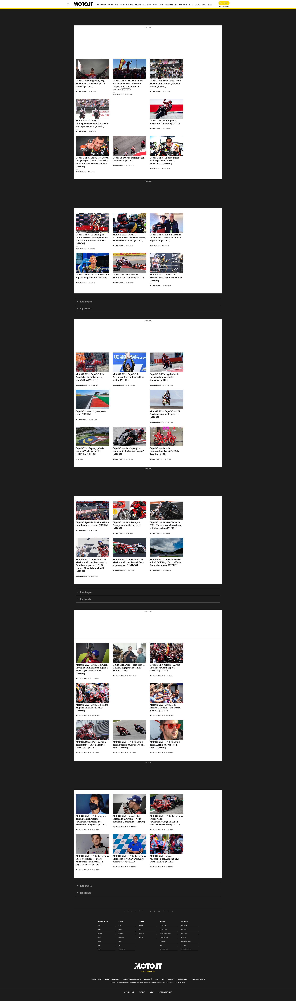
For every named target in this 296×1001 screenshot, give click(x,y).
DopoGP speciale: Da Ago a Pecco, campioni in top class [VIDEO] (126, 525)
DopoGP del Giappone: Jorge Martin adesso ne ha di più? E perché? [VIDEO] (90, 83)
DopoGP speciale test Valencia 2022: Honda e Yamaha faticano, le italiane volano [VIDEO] (166, 525)
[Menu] (68, 4)
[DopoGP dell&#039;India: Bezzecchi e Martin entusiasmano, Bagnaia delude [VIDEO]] (166, 69)
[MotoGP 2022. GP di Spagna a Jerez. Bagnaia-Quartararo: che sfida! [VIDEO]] (129, 730)
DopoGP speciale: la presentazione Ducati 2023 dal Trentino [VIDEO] (165, 451)
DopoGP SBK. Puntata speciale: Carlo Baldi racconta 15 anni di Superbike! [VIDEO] (166, 237)
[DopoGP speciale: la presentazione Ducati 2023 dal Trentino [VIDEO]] (166, 436)
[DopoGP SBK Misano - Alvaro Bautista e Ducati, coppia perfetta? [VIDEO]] (166, 653)
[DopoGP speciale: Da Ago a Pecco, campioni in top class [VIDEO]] (129, 510)
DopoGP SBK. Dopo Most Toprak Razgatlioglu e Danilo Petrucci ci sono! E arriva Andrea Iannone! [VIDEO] (92, 162)
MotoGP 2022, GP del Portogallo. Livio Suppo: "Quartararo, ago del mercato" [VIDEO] (129, 858)
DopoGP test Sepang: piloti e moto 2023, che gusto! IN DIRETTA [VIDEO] (90, 451)
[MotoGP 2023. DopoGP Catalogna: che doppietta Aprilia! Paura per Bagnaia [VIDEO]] (92, 109)
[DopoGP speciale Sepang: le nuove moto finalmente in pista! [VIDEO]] (129, 436)
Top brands (85, 308)
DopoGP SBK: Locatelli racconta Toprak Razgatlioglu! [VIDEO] (92, 276)
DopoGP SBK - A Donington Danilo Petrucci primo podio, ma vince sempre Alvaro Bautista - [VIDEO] (92, 239)
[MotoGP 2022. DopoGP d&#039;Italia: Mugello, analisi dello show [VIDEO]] (92, 693)
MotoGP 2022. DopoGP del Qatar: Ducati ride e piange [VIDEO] (163, 961)
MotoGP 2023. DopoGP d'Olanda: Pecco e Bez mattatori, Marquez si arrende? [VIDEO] (129, 237)
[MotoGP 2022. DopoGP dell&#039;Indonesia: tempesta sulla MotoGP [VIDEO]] (129, 946)
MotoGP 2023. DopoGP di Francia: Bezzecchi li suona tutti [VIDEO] (166, 277)
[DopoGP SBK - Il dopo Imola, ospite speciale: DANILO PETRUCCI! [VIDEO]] (166, 146)
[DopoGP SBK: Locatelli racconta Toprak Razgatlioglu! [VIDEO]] (92, 263)
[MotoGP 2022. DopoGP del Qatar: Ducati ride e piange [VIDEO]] (166, 946)
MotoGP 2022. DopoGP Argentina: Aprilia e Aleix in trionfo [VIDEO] (90, 961)
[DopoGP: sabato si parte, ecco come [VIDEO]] (92, 399)
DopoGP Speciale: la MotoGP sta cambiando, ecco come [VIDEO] (92, 524)
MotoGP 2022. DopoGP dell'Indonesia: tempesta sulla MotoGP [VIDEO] (128, 961)
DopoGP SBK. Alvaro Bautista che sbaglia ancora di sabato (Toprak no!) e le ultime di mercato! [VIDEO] (128, 85)
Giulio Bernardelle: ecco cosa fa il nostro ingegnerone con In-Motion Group (129, 667)
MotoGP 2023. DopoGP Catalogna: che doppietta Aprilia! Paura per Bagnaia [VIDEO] (92, 123)
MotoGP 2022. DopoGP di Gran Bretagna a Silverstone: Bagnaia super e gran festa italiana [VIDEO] (92, 669)
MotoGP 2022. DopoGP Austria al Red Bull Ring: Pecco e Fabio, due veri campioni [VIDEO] (165, 562)
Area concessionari (224, 6)
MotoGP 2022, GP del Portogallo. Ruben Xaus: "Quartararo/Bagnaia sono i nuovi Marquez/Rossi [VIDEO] (166, 820)
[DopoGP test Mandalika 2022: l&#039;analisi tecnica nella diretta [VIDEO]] (92, 983)
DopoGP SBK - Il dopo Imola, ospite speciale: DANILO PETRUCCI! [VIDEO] (164, 160)
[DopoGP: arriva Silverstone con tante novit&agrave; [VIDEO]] (129, 146)
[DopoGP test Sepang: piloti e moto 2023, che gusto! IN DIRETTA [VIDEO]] (92, 436)
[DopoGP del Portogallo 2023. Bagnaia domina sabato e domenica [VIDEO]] (166, 362)
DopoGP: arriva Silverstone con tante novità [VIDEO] (128, 159)
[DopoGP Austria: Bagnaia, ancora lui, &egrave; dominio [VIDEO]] (166, 109)
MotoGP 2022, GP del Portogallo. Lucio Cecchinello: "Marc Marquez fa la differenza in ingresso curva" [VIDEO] (92, 860)
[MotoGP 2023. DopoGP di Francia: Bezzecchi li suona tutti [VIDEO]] (166, 263)
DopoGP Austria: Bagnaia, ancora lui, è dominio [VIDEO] (165, 122)
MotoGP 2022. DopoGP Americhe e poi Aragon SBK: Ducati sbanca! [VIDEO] (164, 858)
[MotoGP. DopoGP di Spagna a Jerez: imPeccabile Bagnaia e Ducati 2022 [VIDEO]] (92, 730)
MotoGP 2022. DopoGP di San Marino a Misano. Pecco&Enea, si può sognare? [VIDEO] (128, 562)
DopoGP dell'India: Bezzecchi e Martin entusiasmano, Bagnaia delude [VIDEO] (165, 83)
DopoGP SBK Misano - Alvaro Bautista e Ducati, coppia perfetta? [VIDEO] (165, 667)
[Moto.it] (83, 4)
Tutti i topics (86, 301)
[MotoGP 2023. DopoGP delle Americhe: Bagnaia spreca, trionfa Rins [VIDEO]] (92, 362)
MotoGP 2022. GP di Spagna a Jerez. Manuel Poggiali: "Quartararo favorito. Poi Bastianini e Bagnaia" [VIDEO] (91, 820)
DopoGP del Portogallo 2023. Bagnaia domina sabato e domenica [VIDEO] (164, 377)
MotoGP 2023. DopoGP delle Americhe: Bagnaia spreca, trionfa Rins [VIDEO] (90, 377)
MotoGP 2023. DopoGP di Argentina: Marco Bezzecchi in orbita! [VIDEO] (128, 377)
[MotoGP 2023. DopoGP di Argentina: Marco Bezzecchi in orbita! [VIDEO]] (129, 362)
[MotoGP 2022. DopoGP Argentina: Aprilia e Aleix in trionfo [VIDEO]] (92, 946)
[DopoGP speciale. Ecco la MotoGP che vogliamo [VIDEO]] (129, 263)
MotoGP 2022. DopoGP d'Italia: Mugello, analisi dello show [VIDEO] (92, 707)
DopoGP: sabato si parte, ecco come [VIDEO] (91, 413)
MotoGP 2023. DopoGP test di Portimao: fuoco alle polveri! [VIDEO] (165, 414)
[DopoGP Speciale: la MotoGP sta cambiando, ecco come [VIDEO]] (92, 510)
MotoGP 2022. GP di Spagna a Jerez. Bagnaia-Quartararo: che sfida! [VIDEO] (129, 744)
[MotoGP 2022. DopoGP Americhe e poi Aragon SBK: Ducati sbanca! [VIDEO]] (166, 844)
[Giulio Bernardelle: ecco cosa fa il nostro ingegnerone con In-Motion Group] (129, 653)
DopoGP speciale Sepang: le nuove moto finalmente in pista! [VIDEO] (128, 451)
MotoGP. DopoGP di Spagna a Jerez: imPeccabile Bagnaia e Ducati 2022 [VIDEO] (91, 744)
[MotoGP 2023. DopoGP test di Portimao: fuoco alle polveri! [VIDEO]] (166, 399)
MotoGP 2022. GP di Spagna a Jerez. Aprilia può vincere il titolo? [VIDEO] (165, 744)
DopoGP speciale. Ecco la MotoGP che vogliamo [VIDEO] (129, 276)
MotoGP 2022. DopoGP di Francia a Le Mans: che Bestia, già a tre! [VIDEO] (165, 707)
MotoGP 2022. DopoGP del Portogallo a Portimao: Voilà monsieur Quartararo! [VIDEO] (129, 818)
